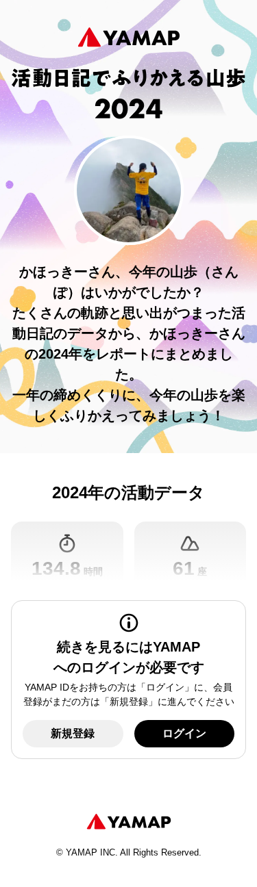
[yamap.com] (128, 822)
